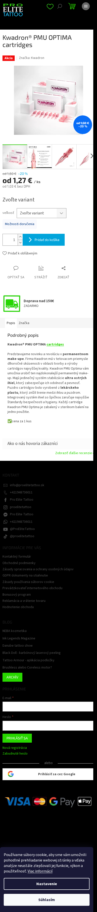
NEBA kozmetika (14, 631)
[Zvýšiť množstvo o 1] (20, 237)
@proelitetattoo (22, 536)
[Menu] (86, 6)
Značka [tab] (24, 323)
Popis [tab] (11, 323)
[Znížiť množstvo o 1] (20, 242)
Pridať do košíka (47, 240)
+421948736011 (21, 492)
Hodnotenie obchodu (18, 607)
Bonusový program (16, 594)
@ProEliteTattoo (22, 529)
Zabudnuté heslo (15, 753)
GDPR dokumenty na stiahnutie (25, 575)
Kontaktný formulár (16, 556)
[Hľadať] (60, 6)
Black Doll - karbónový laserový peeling (31, 653)
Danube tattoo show (17, 645)
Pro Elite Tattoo (21, 499)
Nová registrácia (14, 748)
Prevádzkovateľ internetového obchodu (32, 588)
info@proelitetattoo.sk (27, 485)
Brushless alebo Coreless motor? (27, 667)
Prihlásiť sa (17, 738)
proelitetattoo (20, 507)
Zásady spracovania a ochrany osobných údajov (38, 569)
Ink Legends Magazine (18, 638)
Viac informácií (40, 871)
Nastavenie (46, 884)
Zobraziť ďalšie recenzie (73, 453)
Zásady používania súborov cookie (28, 581)
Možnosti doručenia (19, 224)
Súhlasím (46, 900)
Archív (12, 677)
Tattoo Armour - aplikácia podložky (28, 660)
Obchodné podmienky (19, 563)
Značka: (31, 57)
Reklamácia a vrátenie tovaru (24, 600)
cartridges (55, 344)
